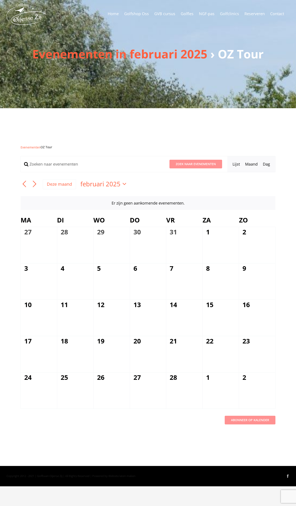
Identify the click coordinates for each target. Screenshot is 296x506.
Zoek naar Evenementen (196, 164)
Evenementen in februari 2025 (119, 54)
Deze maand (59, 184)
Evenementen (31, 147)
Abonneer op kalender (250, 420)
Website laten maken (121, 476)
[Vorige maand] (24, 184)
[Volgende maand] (34, 184)
